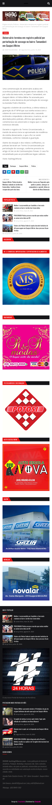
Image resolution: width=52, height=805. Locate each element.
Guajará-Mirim (23, 166)
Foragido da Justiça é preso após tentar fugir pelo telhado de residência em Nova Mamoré (29, 720)
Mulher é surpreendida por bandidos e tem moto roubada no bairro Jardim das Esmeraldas (29, 206)
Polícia (15, 24)
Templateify (21, 801)
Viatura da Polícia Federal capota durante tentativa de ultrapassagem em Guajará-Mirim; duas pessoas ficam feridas (31, 228)
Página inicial (7, 24)
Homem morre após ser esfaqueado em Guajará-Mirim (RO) (31, 730)
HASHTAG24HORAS (11, 50)
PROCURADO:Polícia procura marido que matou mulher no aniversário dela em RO (31, 216)
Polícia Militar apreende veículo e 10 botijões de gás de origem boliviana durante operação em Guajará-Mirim (31, 710)
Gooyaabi (38, 801)
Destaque (13, 166)
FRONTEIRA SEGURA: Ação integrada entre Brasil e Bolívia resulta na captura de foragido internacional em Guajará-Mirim (31, 741)
